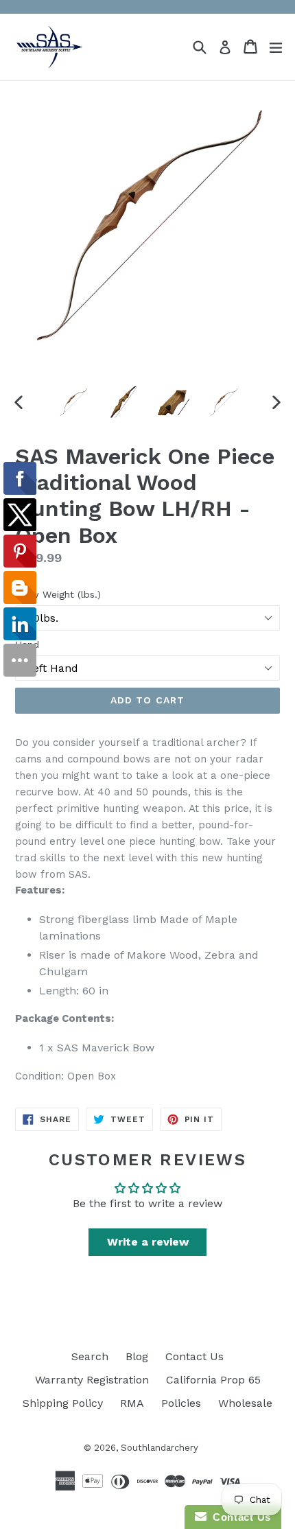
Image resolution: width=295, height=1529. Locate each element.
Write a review (148, 1241)
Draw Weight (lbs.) (58, 594)
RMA (132, 1403)
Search (89, 1356)
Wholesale (245, 1403)
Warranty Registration (92, 1379)
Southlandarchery (159, 1448)
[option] (73, 402)
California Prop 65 (213, 1379)
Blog (137, 1356)
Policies (181, 1403)
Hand (27, 644)
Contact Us (194, 1356)
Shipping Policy (63, 1403)
